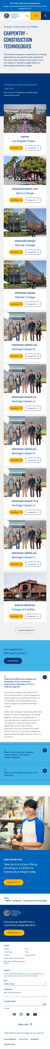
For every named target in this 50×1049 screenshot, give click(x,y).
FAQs (26, 952)
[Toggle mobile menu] (35, 16)
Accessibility (35, 1039)
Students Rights (9, 1044)
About (27, 949)
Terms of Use (23, 1039)
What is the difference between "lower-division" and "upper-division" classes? (18, 753)
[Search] (45, 16)
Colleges (6, 949)
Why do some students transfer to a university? (20, 772)
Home (6, 898)
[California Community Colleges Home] (12, 16)
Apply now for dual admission (29, 3)
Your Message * (8, 989)
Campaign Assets (30, 955)
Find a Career (8, 952)
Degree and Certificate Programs (14, 958)
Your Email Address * (10, 1001)
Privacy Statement (10, 1039)
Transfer (6, 955)
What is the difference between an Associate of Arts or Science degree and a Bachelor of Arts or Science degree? (20, 681)
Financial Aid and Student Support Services (14, 962)
